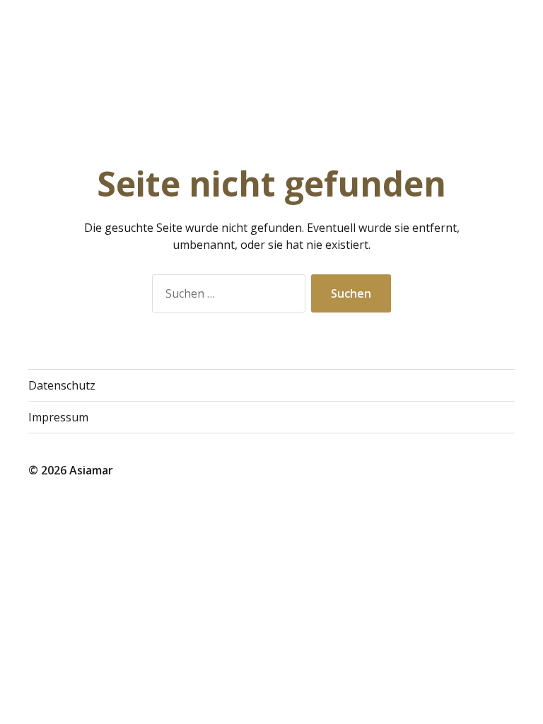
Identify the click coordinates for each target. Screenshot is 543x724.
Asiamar (91, 470)
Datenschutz (61, 385)
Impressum (58, 417)
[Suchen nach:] (225, 296)
